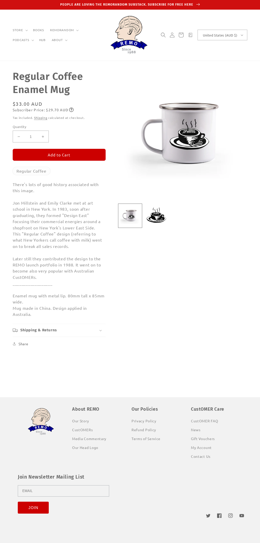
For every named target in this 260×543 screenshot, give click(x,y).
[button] (20, 30)
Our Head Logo (85, 447)
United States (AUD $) (220, 35)
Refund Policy (144, 429)
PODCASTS (21, 40)
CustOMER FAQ (204, 421)
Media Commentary (89, 438)
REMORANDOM (62, 30)
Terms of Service (146, 438)
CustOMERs (82, 429)
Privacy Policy (144, 421)
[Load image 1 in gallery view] (130, 216)
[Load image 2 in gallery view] (156, 216)
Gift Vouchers (203, 438)
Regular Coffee (31, 170)
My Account (201, 447)
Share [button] (23, 343)
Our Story (80, 421)
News (196, 429)
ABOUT (57, 40)
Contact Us (200, 456)
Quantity (19, 126)
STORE (18, 30)
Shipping (40, 118)
